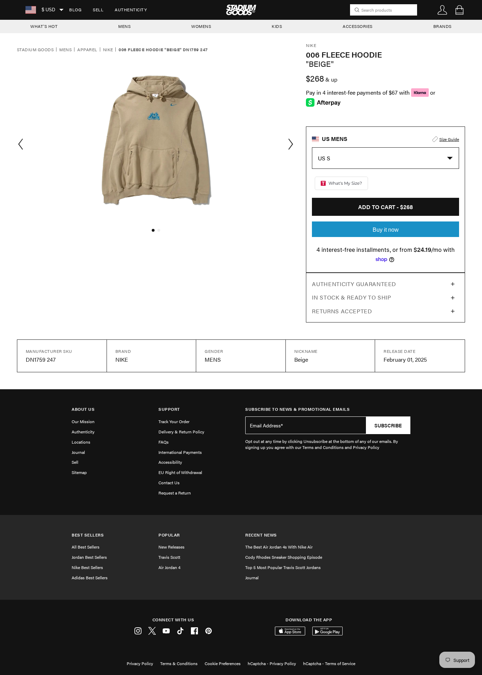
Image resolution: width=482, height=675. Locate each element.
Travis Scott (169, 557)
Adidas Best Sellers (90, 577)
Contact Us (169, 482)
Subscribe (388, 425)
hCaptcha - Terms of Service (329, 663)
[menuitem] (75, 10)
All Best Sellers (86, 547)
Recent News (261, 535)
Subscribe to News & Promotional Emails (297, 409)
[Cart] (459, 10)
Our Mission (83, 421)
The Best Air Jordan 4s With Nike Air (279, 547)
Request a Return (174, 493)
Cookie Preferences (223, 663)
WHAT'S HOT (44, 26)
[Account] (442, 10)
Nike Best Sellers (87, 567)
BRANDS (442, 26)
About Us (83, 409)
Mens (65, 49)
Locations (81, 442)
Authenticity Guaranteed (354, 284)
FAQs (163, 442)
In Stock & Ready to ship (351, 297)
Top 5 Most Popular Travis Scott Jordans (283, 567)
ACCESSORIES (358, 26)
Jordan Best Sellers (89, 557)
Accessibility (170, 462)
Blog (75, 9)
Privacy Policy (140, 663)
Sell (98, 9)
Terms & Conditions (179, 663)
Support (169, 409)
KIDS (277, 26)
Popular (169, 535)
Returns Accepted (342, 311)
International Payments (180, 452)
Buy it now (386, 230)
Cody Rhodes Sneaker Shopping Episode (283, 557)
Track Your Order (173, 421)
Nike (108, 49)
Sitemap (79, 472)
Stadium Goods (35, 49)
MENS (124, 26)
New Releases (171, 547)
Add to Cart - (385, 207)
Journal (78, 452)
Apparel (87, 49)
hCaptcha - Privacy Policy (272, 663)
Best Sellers (88, 535)
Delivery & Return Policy (181, 431)
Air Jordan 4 (169, 567)
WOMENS (201, 26)
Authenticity (131, 9)
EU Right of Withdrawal (180, 472)
